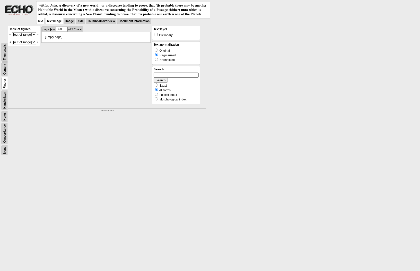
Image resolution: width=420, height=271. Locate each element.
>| (81, 29)
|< (51, 29)
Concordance (4, 133)
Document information (134, 21)
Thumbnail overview (101, 21)
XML (81, 21)
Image (69, 21)
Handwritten (4, 100)
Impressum (107, 110)
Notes (4, 116)
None (4, 150)
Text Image (54, 21)
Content (4, 69)
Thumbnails (4, 52)
